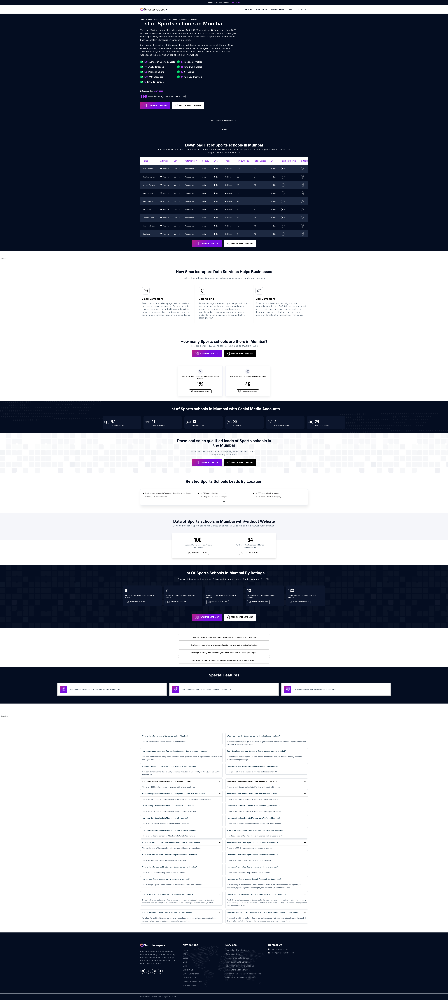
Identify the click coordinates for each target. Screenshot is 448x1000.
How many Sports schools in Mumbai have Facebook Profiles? (168, 806)
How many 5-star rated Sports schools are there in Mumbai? (252, 842)
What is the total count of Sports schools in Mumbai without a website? (171, 842)
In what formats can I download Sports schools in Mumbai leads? (169, 766)
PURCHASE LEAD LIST (157, 105)
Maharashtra (184, 19)
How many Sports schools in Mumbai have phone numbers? (167, 781)
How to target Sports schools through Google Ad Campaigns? (168, 894)
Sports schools (146, 19)
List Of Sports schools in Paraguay (268, 497)
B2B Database (262, 9)
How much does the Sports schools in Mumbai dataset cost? (252, 766)
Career (186, 958)
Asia (156, 19)
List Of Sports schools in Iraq (156, 497)
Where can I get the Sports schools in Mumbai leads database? (253, 736)
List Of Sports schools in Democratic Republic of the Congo (168, 493)
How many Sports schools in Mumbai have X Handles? (165, 818)
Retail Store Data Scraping (237, 970)
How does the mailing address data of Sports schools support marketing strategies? (262, 912)
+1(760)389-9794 (280, 949)
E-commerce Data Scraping (237, 958)
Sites (185, 966)
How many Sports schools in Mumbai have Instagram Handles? (253, 806)
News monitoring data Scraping (239, 966)
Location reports (278, 9)
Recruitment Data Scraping (237, 962)
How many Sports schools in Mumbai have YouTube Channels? (253, 818)
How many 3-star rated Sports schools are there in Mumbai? (252, 855)
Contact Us (235, 3)
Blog (291, 9)
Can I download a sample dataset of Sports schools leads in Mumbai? (256, 751)
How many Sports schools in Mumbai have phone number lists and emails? (173, 793)
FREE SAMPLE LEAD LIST (190, 105)
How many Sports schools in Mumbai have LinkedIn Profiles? (252, 793)
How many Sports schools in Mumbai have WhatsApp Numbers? (169, 830)
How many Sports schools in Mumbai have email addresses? (252, 781)
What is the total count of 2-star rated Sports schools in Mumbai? (169, 867)
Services (248, 9)
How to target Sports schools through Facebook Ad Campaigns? (254, 879)
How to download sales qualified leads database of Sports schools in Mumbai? (175, 751)
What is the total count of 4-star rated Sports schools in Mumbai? (169, 855)
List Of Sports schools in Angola (267, 493)
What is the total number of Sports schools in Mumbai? (165, 736)
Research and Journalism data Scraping (243, 974)
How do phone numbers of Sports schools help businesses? (167, 912)
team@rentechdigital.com (283, 953)
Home (185, 950)
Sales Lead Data (232, 954)
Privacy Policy (189, 978)
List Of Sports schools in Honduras (213, 493)
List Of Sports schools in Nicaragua (213, 497)
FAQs (185, 954)
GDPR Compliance (191, 974)
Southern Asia (165, 19)
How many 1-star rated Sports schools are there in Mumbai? (252, 867)
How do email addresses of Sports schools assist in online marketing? (256, 894)
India (175, 19)
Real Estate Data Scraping (237, 950)
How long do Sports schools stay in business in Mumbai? (166, 879)
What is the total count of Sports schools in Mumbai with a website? (255, 830)
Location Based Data (192, 982)
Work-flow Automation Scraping (239, 978)
